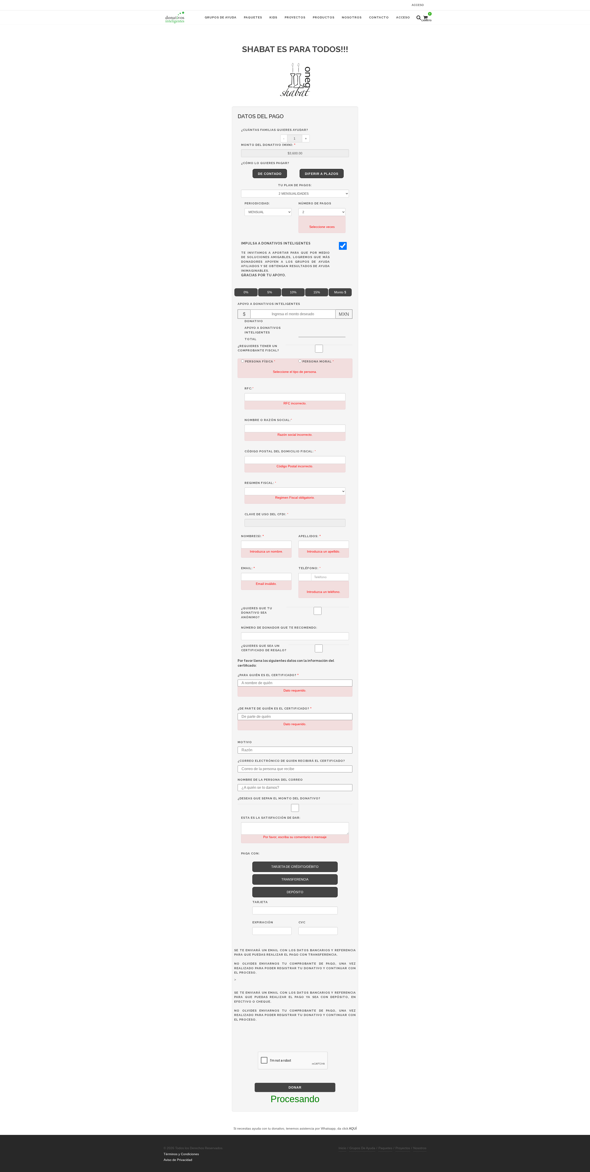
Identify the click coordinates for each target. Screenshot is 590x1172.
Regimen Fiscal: (260, 483)
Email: (247, 568)
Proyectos (402, 1148)
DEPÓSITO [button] (295, 892)
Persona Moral (318, 361)
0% (246, 292)
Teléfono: (309, 568)
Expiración (262, 922)
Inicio (342, 1148)
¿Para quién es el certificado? (267, 675)
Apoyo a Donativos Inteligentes (269, 304)
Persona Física (260, 361)
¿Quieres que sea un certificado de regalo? (263, 648)
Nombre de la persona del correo (270, 779)
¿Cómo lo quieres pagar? (265, 163)
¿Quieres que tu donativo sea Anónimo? (256, 613)
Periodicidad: (257, 203)
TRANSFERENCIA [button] (294, 879)
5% (269, 292)
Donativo (254, 321)
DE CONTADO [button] (270, 174)
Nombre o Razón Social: (268, 420)
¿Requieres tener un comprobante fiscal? (258, 348)
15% (316, 292)
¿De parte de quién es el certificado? (273, 708)
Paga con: (250, 853)
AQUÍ (353, 1128)
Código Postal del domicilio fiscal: (280, 451)
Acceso (418, 5)
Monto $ (340, 292)
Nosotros (419, 1148)
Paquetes (385, 1148)
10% (293, 292)
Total (251, 339)
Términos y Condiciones (181, 1154)
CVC (301, 922)
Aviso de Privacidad (178, 1160)
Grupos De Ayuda (362, 1148)
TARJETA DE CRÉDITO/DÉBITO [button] (295, 867)
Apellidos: (308, 536)
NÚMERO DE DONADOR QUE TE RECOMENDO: (279, 627)
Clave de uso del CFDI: (267, 514)
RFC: (249, 388)
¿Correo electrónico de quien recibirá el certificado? (291, 761)
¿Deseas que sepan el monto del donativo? (279, 798)
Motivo (245, 742)
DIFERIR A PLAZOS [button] (321, 174)
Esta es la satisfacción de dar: (271, 817)
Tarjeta (260, 902)
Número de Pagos (314, 203)
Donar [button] (295, 1087)
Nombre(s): (251, 536)
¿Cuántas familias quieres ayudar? (274, 130)
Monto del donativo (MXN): (267, 145)
